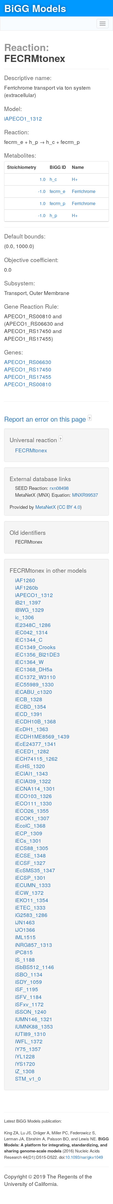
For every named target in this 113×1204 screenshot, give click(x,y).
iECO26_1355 (32, 810)
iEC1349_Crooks (35, 647)
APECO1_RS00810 (27, 384)
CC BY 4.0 (69, 506)
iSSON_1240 (30, 1011)
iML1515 (25, 937)
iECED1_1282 (32, 751)
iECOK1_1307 (32, 818)
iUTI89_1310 (30, 1033)
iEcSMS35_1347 (35, 870)
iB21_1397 (28, 602)
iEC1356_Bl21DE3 (37, 654)
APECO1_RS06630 (27, 361)
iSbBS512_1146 (34, 966)
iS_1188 (25, 959)
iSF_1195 (26, 989)
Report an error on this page (46, 419)
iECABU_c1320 (33, 691)
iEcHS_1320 (30, 765)
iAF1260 (25, 580)
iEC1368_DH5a (33, 669)
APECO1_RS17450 (27, 369)
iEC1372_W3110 (35, 676)
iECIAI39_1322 (33, 781)
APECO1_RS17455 (27, 376)
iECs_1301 (28, 840)
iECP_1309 (28, 833)
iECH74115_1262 (36, 758)
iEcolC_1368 (30, 825)
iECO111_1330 (33, 803)
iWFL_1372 (29, 1041)
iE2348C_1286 (33, 624)
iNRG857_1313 (33, 944)
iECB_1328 (28, 699)
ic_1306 (24, 617)
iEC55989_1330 (34, 684)
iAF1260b (26, 587)
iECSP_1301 (30, 877)
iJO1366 (25, 929)
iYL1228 (25, 1056)
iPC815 (24, 952)
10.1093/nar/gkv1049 (84, 1157)
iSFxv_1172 (29, 1004)
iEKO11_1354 (31, 900)
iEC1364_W (29, 661)
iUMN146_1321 (33, 1019)
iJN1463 (25, 922)
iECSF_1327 (30, 862)
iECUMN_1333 (33, 884)
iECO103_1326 (33, 795)
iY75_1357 (28, 1048)
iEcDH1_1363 (31, 728)
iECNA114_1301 (35, 788)
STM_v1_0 (28, 1078)
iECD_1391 (29, 713)
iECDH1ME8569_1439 (42, 736)
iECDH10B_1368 (35, 721)
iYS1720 (25, 1063)
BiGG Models (35, 8)
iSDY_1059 (28, 981)
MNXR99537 (85, 494)
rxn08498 (59, 487)
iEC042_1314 (31, 632)
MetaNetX (45, 506)
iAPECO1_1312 (23, 118)
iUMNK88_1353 (34, 1026)
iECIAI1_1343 (31, 773)
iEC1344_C (29, 639)
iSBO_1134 (29, 974)
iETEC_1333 (30, 907)
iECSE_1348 (30, 855)
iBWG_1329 (29, 609)
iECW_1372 (29, 892)
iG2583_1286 (31, 914)
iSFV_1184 (28, 996)
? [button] (90, 418)
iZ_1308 (25, 1071)
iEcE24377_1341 (35, 743)
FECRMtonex (31, 450)
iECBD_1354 (30, 706)
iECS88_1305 (31, 847)
